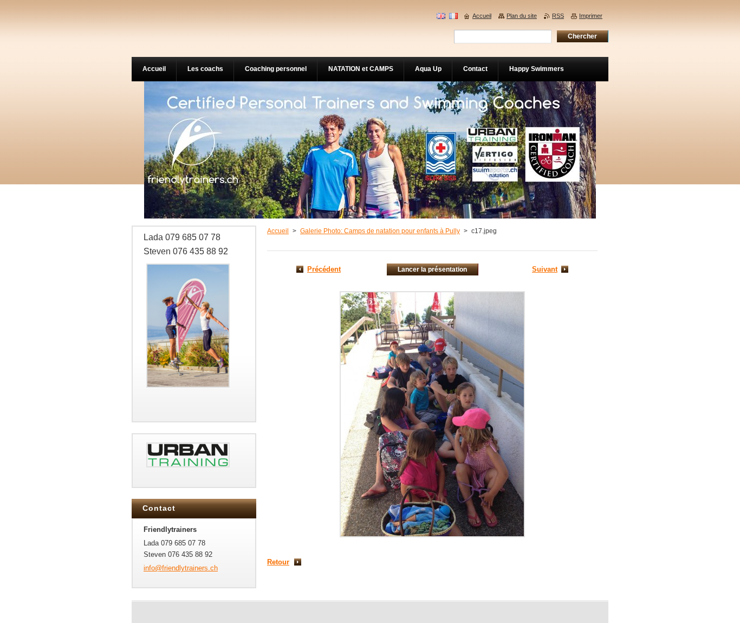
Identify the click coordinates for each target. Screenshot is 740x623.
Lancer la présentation (432, 269)
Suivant (544, 269)
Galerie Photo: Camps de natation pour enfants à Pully (380, 231)
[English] (441, 15)
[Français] (453, 15)
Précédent (324, 269)
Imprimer (590, 15)
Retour (278, 562)
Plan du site (522, 15)
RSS (558, 15)
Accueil (278, 231)
